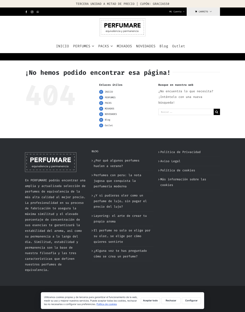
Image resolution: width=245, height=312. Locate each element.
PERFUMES (110, 97)
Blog (107, 119)
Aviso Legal (170, 161)
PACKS (108, 103)
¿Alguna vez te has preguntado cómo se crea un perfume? (120, 253)
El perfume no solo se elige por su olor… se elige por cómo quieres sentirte (122, 236)
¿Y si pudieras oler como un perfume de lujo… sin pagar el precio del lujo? (120, 201)
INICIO (109, 91)
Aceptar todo (150, 300)
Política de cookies (177, 170)
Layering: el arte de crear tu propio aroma (120, 218)
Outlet (109, 125)
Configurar (191, 300)
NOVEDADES (111, 114)
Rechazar (171, 300)
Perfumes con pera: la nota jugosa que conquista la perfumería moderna (117, 180)
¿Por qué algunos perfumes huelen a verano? (117, 163)
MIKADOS (109, 108)
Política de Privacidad (180, 152)
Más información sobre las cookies (183, 182)
